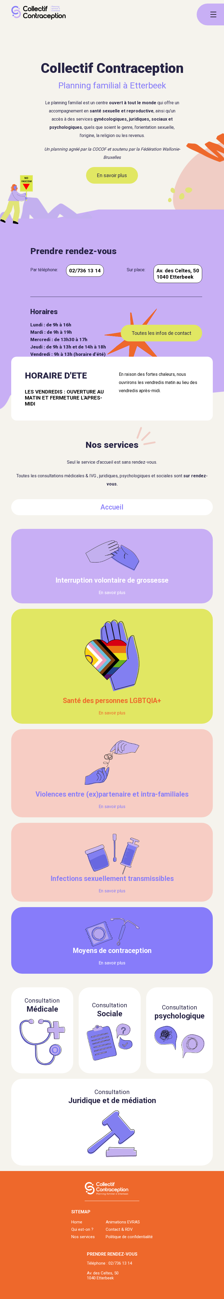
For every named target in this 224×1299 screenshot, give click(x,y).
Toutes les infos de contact (161, 333)
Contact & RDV (119, 1229)
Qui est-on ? (82, 1229)
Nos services (83, 1236)
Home (76, 1222)
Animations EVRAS (123, 1222)
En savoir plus (112, 175)
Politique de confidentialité (129, 1236)
